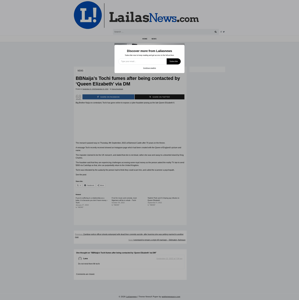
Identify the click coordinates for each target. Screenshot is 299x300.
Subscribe (173, 61)
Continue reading (149, 68)
